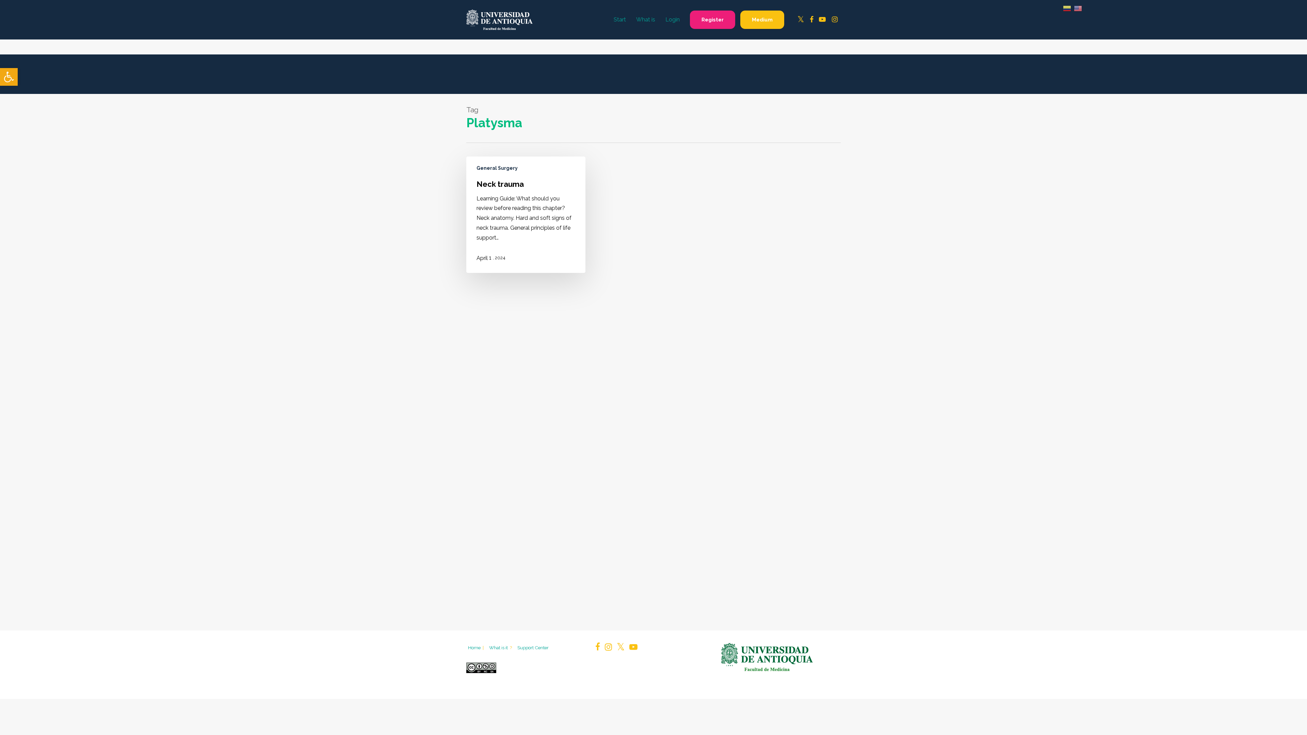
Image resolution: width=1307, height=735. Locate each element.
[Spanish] (1067, 8)
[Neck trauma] (525, 215)
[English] (1078, 8)
